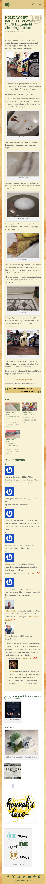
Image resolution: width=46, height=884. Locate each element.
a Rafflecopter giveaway (23, 380)
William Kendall (10, 611)
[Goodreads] (19, 877)
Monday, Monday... (29, 391)
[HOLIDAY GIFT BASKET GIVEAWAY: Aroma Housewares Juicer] (12, 407)
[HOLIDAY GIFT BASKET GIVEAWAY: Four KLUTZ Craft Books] (12, 434)
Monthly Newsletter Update (20, 388)
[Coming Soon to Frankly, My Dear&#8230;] (29, 407)
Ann (6, 636)
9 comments (18, 32)
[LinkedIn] (24, 877)
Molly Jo (12, 672)
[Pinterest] (34, 877)
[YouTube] (29, 877)
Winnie (7, 564)
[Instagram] (39, 877)
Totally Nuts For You (29, 573)
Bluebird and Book (27, 658)
